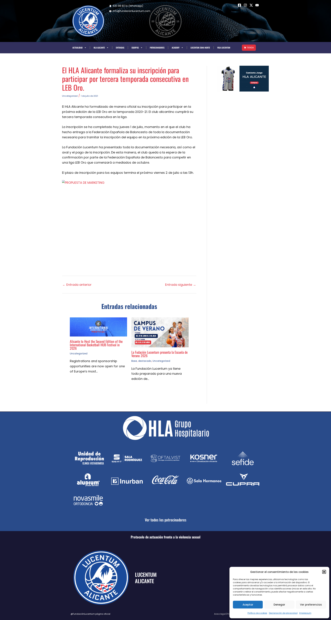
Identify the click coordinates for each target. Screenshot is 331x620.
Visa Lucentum (223, 47)
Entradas (120, 47)
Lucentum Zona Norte (200, 47)
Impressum (305, 613)
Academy (175, 47)
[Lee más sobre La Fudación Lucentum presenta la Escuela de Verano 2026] (160, 332)
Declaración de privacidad (283, 613)
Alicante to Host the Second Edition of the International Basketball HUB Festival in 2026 (96, 345)
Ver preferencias (311, 604)
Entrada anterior (77, 284)
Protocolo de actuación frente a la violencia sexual (165, 536)
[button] (324, 572)
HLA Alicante (99, 47)
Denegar (279, 604)
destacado (144, 361)
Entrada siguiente (180, 284)
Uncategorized (70, 95)
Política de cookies (257, 613)
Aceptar (248, 604)
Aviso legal (220, 613)
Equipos (135, 47)
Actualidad (77, 47)
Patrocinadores (157, 47)
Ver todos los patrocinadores (165, 519)
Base (134, 361)
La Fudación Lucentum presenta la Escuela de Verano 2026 (159, 354)
